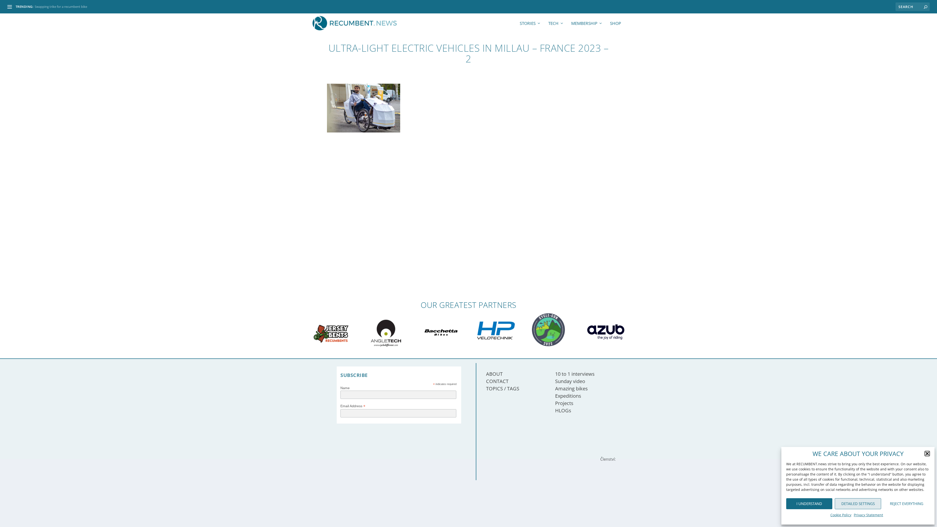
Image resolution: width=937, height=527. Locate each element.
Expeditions (568, 396)
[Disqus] (468, 229)
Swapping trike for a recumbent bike (61, 6)
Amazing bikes (571, 388)
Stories (528, 23)
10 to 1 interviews (575, 374)
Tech (553, 23)
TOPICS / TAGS (502, 388)
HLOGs (563, 410)
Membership (584, 23)
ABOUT (494, 374)
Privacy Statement (868, 515)
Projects (564, 403)
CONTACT (497, 381)
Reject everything (906, 503)
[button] (927, 453)
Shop (615, 23)
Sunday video (570, 381)
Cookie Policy (840, 515)
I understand (809, 503)
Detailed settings (858, 503)
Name (345, 388)
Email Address (352, 406)
